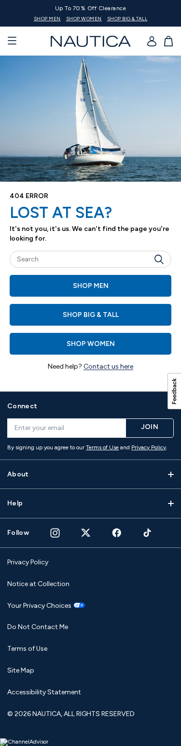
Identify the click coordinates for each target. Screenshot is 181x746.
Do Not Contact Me (37, 627)
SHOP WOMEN (84, 18)
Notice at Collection (38, 584)
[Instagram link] (55, 533)
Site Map (20, 670)
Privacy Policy (148, 447)
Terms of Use (102, 447)
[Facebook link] (117, 532)
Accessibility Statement (44, 692)
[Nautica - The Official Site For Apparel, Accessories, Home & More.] (91, 41)
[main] (90, 223)
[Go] (161, 259)
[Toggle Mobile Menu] (12, 41)
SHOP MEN (47, 18)
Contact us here (108, 366)
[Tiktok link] (148, 532)
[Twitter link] (86, 533)
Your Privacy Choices (39, 606)
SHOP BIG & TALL (127, 18)
